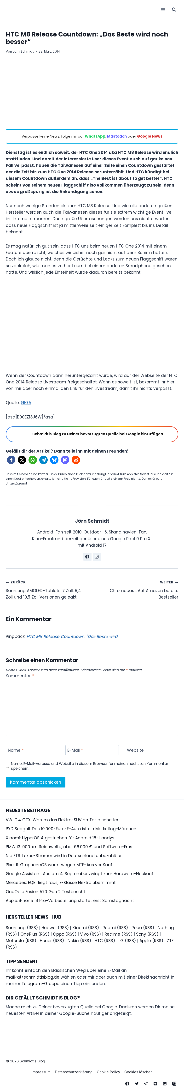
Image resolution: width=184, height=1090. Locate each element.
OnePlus (28, 934)
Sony (141, 934)
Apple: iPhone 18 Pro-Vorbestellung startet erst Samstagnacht (70, 900)
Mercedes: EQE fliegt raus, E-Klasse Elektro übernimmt (61, 882)
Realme (112, 934)
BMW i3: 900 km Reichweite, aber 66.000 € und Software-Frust (70, 847)
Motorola (15, 941)
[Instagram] (174, 1083)
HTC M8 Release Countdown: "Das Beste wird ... (74, 636)
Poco (137, 928)
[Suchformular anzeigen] (174, 9)
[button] (11, 460)
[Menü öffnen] (162, 9)
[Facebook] (127, 1083)
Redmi (109, 928)
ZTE (170, 941)
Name (16, 750)
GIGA (26, 403)
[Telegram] (146, 1083)
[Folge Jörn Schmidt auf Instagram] (97, 557)
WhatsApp (95, 136)
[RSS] (165, 1083)
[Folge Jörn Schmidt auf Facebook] (87, 557)
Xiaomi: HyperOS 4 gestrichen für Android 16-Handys (60, 838)
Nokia (73, 941)
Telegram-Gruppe (40, 984)
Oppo (58, 934)
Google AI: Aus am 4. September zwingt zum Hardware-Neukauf (79, 874)
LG (121, 941)
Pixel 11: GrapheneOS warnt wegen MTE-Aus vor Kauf (59, 865)
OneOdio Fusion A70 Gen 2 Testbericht (45, 892)
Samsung (16, 928)
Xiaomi (79, 928)
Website (135, 750)
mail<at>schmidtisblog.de (32, 977)
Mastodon (117, 136)
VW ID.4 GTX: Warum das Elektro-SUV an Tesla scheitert (63, 820)
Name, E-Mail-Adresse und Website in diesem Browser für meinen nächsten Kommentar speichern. (89, 766)
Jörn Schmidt (23, 51)
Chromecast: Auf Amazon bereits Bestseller (144, 590)
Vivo (84, 934)
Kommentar (20, 676)
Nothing (166, 928)
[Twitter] (137, 1083)
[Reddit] (155, 1083)
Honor (46, 941)
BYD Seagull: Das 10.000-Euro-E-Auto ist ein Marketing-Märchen (71, 829)
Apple (145, 941)
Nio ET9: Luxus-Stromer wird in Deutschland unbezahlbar (64, 856)
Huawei (49, 928)
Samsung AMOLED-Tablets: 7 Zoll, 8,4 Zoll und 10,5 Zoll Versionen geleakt (43, 590)
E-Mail (75, 750)
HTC (99, 941)
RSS (32, 928)
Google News (149, 136)
